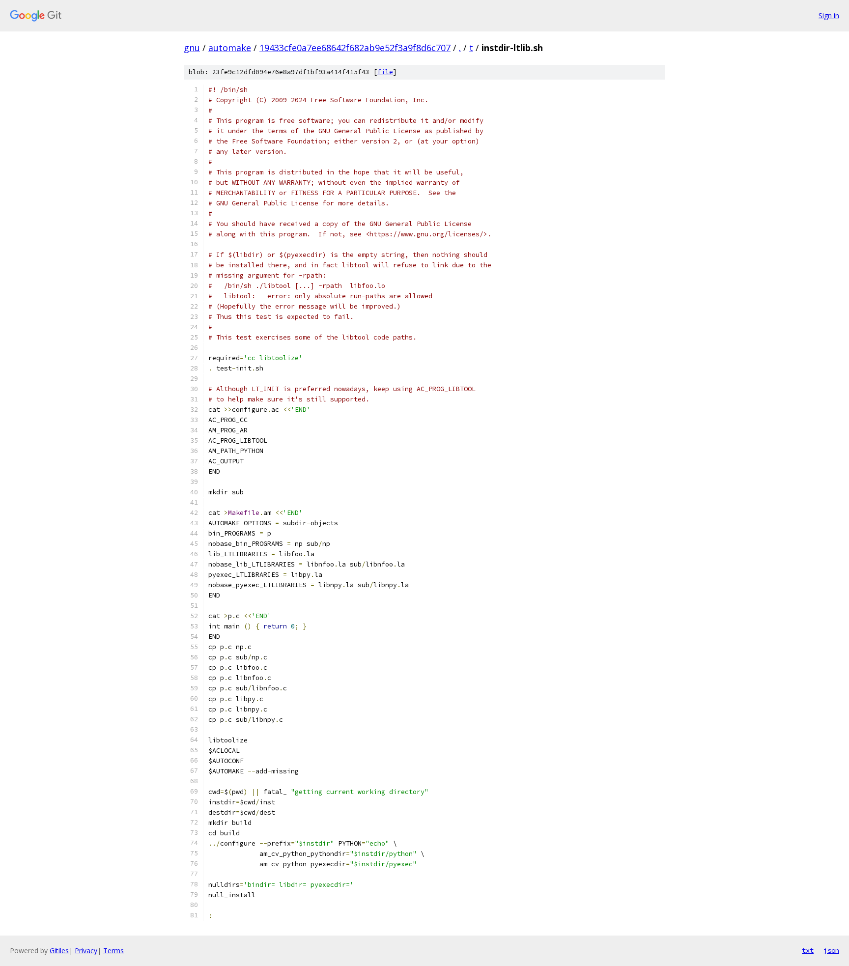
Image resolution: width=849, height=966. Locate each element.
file (385, 72)
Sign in (829, 15)
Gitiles (59, 950)
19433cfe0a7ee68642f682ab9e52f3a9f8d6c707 (355, 48)
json (831, 950)
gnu (192, 48)
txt (808, 950)
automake (229, 48)
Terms (113, 950)
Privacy (86, 950)
